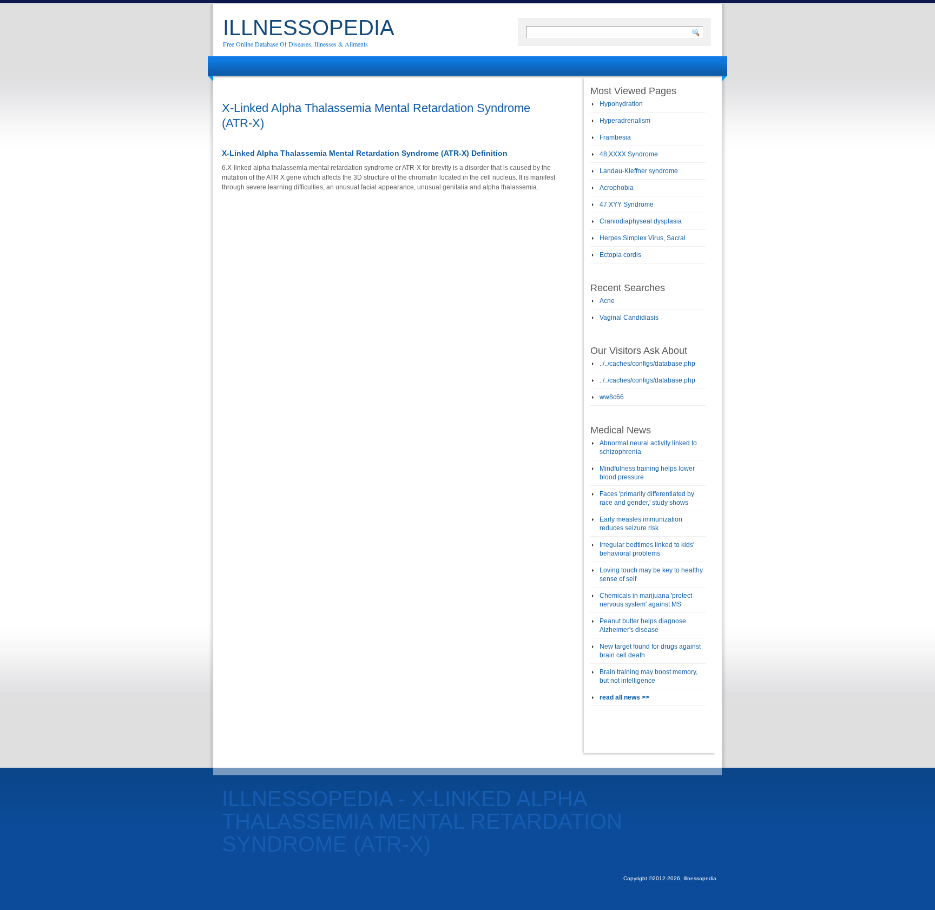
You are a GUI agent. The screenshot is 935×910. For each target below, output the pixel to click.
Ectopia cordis (620, 255)
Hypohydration (621, 104)
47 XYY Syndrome (627, 204)
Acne (607, 301)
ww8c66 (612, 397)
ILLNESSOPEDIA (308, 27)
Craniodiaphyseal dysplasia (641, 221)
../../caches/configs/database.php (647, 363)
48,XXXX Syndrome (629, 154)
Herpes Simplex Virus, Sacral (643, 238)
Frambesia (615, 137)
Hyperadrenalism (625, 120)
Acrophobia (617, 188)
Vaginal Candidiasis (629, 317)
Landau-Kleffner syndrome (639, 171)
